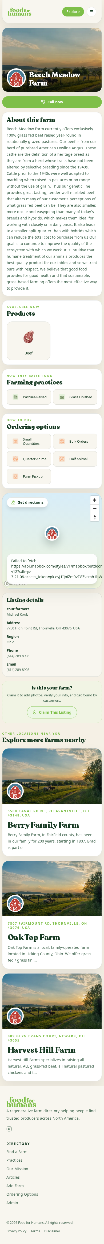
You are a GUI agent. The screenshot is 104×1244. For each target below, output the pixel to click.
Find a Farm (16, 1151)
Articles (13, 1177)
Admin (12, 1202)
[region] (52, 540)
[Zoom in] (94, 500)
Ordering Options (22, 1194)
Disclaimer (52, 1231)
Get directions (30, 502)
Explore (73, 11)
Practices (14, 1160)
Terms (35, 1231)
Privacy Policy (16, 1231)
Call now (55, 101)
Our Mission (17, 1168)
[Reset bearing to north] (94, 517)
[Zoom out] (94, 508)
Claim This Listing (55, 712)
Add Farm (15, 1185)
